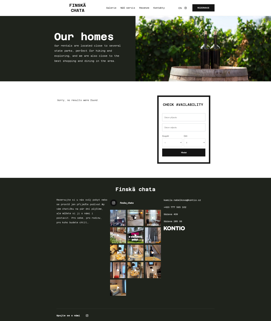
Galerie (111, 8)
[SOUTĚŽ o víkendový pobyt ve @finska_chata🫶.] (135, 235)
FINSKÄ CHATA (77, 8)
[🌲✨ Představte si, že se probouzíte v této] (118, 253)
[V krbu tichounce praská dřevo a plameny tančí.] (153, 253)
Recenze (144, 8)
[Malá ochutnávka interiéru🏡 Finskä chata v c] (153, 235)
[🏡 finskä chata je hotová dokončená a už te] (135, 253)
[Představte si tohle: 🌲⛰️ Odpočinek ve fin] (118, 288)
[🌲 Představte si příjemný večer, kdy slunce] (135, 270)
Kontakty (159, 8)
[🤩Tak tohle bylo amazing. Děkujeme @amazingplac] (118, 218)
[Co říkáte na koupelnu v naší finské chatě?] (153, 270)
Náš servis (128, 8)
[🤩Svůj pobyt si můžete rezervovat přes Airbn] (135, 218)
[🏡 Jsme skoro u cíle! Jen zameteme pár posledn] (118, 270)
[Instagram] (185, 7)
